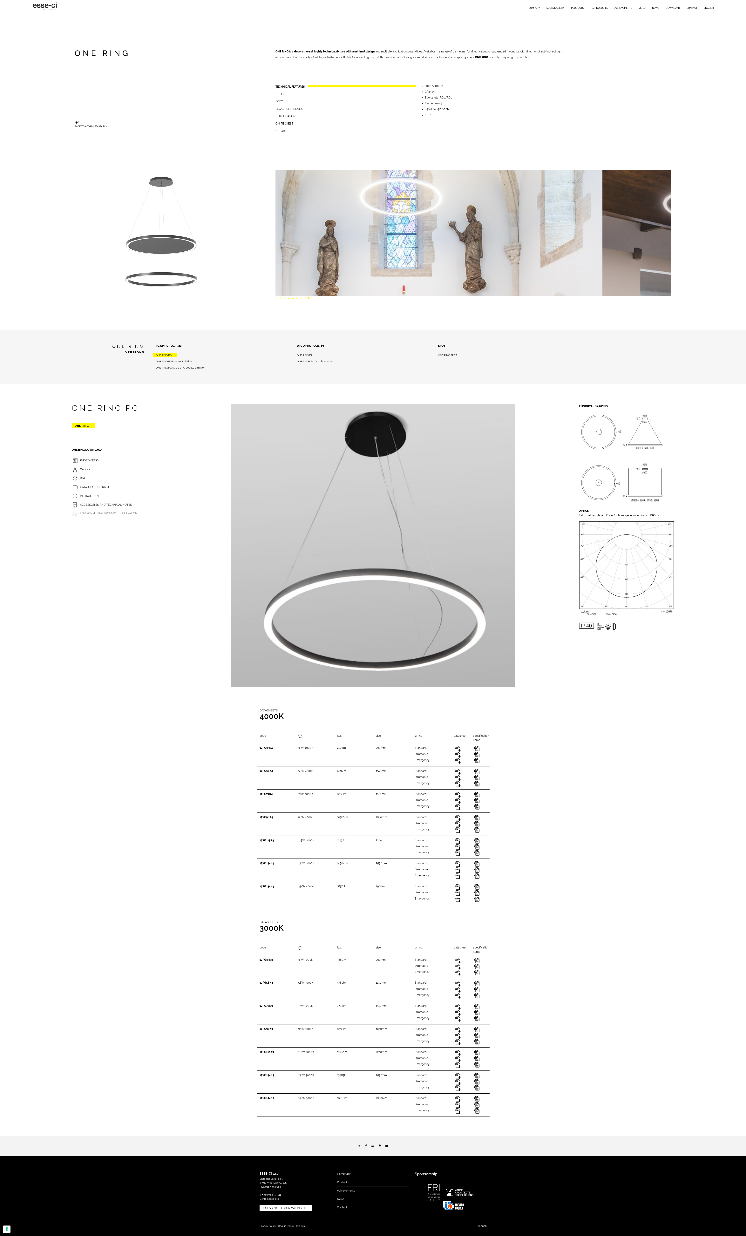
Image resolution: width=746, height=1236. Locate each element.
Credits (300, 1226)
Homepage (344, 1173)
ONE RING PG (164, 355)
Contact (692, 8)
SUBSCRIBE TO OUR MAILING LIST (285, 1208)
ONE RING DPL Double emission (316, 361)
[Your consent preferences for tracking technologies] (6, 1229)
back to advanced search (91, 126)
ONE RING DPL (305, 355)
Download (673, 8)
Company (534, 8)
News (655, 8)
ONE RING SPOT (447, 355)
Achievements (623, 8)
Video (642, 8)
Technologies (599, 8)
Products (577, 8)
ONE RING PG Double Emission (174, 361)
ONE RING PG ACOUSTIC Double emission (180, 367)
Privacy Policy (268, 1226)
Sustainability (555, 8)
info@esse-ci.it (270, 1198)
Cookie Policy (286, 1226)
